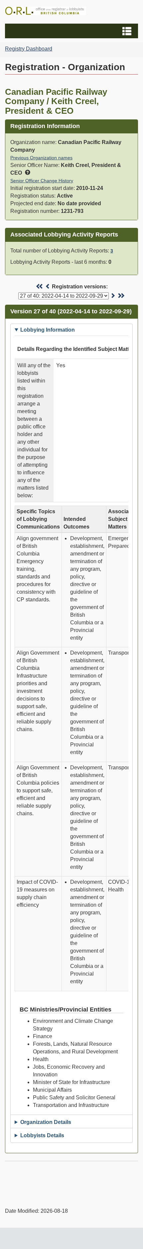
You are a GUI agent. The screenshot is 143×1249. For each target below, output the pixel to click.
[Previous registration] (48, 286)
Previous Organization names (41, 157)
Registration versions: (80, 286)
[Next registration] (112, 296)
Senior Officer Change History (41, 180)
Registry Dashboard (28, 49)
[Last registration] (121, 296)
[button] (72, 31)
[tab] (71, 330)
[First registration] (40, 286)
